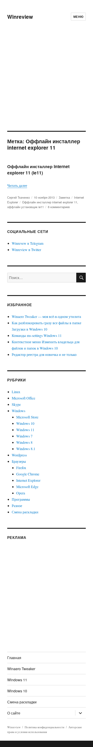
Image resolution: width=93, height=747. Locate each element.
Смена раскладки (25, 512)
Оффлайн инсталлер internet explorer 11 (49, 202)
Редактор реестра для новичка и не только (44, 354)
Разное (17, 505)
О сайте (13, 713)
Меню (78, 16)
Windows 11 (25, 429)
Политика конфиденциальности (44, 727)
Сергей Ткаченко (18, 197)
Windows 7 (24, 436)
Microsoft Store (27, 417)
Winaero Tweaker (21, 668)
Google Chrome (27, 474)
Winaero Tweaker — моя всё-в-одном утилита (46, 316)
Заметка (64, 197)
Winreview (20, 16)
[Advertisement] (46, 82)
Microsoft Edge (27, 486)
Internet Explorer (28, 480)
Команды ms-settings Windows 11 (37, 335)
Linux (16, 391)
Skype (16, 404)
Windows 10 (25, 423)
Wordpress (19, 455)
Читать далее (17, 185)
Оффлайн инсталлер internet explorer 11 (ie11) (38, 169)
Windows (18, 410)
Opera (20, 493)
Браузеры (19, 461)
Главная (14, 657)
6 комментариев (59, 207)
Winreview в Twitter (26, 249)
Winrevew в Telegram (27, 243)
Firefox (21, 467)
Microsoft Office (23, 398)
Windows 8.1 (25, 448)
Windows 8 (24, 442)
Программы (21, 499)
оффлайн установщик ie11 (25, 207)
